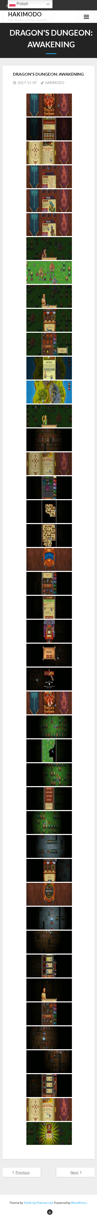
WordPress (79, 1203)
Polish (22, 4)
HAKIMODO (54, 83)
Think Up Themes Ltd (38, 1203)
